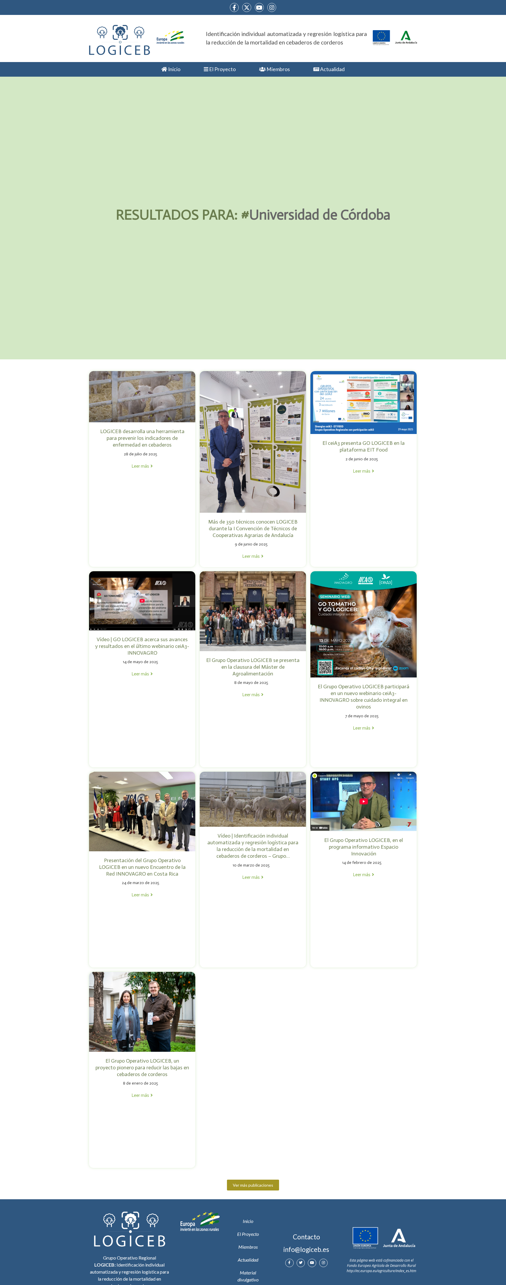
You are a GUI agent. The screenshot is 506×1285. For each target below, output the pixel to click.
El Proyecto (222, 69)
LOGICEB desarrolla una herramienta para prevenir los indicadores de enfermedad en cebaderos (142, 438)
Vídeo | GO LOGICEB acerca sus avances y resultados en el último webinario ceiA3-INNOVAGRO (142, 646)
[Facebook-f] (234, 7)
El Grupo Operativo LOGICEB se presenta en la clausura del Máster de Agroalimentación (253, 667)
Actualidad (332, 69)
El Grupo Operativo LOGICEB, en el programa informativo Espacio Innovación (363, 847)
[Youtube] (259, 7)
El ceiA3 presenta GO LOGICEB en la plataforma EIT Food (363, 446)
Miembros (278, 69)
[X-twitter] (246, 7)
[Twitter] (301, 1263)
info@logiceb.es (306, 1249)
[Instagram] (271, 7)
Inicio (173, 69)
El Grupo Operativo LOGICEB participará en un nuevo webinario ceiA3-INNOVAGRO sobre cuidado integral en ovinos (363, 696)
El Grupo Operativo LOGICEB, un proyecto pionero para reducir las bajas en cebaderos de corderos (142, 1068)
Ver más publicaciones (253, 1185)
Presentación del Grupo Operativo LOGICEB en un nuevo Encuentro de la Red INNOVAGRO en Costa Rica (142, 867)
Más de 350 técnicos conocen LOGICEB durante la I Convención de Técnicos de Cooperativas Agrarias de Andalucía (253, 528)
